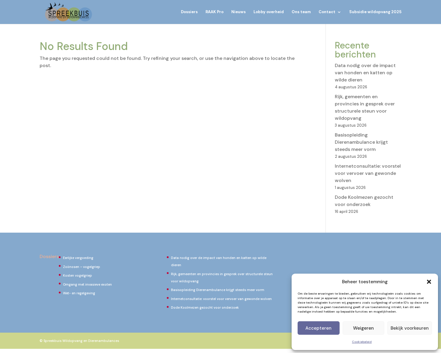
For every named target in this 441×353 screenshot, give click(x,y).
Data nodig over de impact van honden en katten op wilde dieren (365, 72)
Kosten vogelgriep (77, 275)
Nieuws (238, 12)
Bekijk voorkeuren (410, 328)
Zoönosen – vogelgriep (81, 267)
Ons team (301, 12)
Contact (327, 12)
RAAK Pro (215, 12)
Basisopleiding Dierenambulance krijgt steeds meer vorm (361, 142)
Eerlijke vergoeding (78, 258)
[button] (429, 282)
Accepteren (318, 328)
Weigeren (363, 328)
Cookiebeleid (362, 342)
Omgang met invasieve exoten (87, 284)
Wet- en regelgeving (79, 293)
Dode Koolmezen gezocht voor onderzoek (205, 307)
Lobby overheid (269, 12)
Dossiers (189, 12)
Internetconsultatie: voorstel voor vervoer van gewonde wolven (368, 173)
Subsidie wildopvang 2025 (375, 12)
